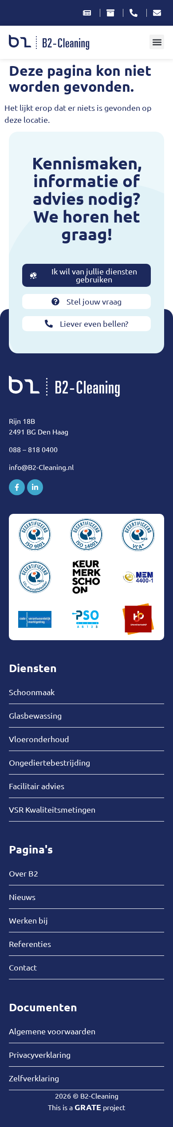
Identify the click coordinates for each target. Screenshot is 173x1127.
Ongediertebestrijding (49, 762)
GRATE (88, 1107)
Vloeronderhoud (39, 739)
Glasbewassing (35, 715)
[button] (156, 42)
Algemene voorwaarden (52, 1031)
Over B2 (23, 873)
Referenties (30, 943)
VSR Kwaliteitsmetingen (52, 809)
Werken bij (28, 920)
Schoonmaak (32, 692)
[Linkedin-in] (35, 487)
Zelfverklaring (34, 1078)
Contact (23, 967)
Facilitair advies (36, 786)
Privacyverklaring (40, 1054)
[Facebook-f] (17, 487)
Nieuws (22, 896)
